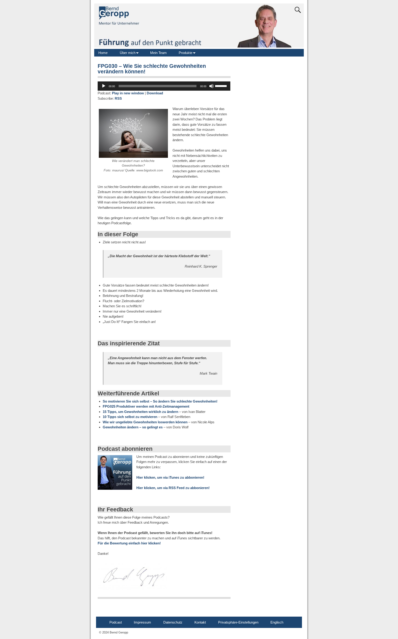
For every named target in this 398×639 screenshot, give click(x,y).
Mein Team (158, 53)
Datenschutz (172, 622)
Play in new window (128, 93)
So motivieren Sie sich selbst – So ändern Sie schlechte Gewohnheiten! (160, 401)
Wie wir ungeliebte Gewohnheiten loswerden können (145, 422)
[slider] (221, 85)
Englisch (276, 622)
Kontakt (200, 622)
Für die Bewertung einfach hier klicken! (129, 543)
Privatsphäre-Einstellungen (238, 622)
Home (103, 53)
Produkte (185, 53)
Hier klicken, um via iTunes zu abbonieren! (170, 477)
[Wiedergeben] (103, 86)
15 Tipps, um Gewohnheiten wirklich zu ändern (140, 412)
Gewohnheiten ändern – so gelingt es (133, 427)
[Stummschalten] (211, 86)
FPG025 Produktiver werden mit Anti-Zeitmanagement (146, 406)
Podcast (115, 622)
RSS (118, 98)
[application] (164, 86)
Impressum (142, 622)
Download (155, 93)
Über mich (127, 53)
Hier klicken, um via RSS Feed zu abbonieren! (173, 488)
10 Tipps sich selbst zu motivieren (130, 417)
